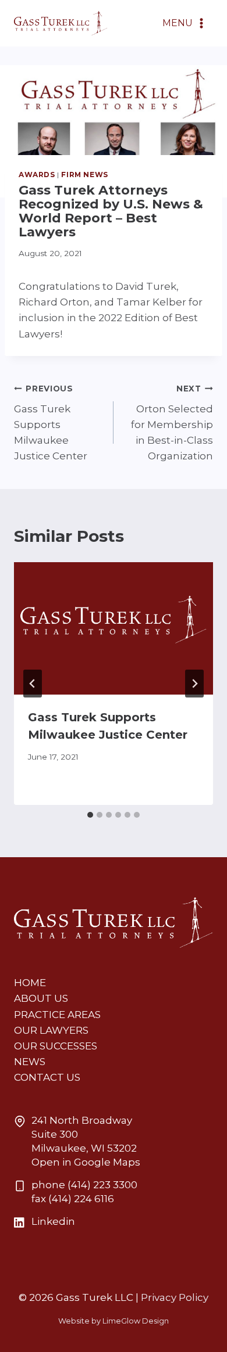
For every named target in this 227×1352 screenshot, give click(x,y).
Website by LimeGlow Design (113, 1321)
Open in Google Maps (85, 1162)
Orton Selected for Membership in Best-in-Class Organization (172, 423)
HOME (30, 982)
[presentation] (113, 628)
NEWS (29, 1061)
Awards (37, 174)
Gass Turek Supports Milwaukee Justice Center (50, 423)
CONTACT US (47, 1077)
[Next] (194, 683)
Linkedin (53, 1221)
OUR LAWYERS (51, 1030)
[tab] (90, 815)
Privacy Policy (174, 1297)
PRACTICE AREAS (57, 1014)
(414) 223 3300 (102, 1185)
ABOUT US (41, 998)
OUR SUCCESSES (55, 1046)
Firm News (84, 174)
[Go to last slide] (32, 683)
